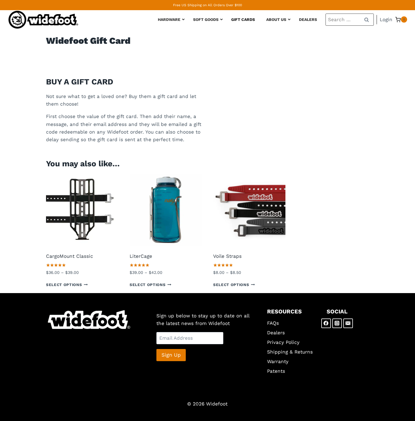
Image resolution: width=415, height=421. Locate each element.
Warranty (278, 361)
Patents (276, 371)
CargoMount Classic (69, 256)
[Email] (348, 323)
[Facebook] (326, 323)
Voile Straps (227, 256)
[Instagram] (337, 323)
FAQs (273, 323)
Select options (64, 284)
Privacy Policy (283, 342)
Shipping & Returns (290, 352)
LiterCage (141, 256)
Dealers (276, 332)
